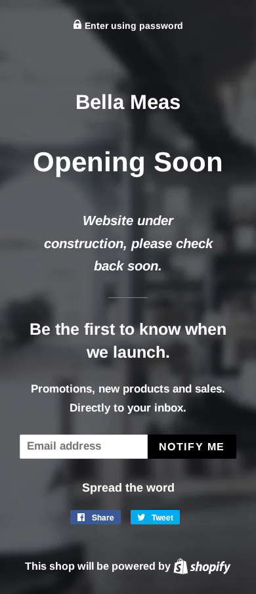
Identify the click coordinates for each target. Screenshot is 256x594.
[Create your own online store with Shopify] (201, 566)
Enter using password (132, 25)
